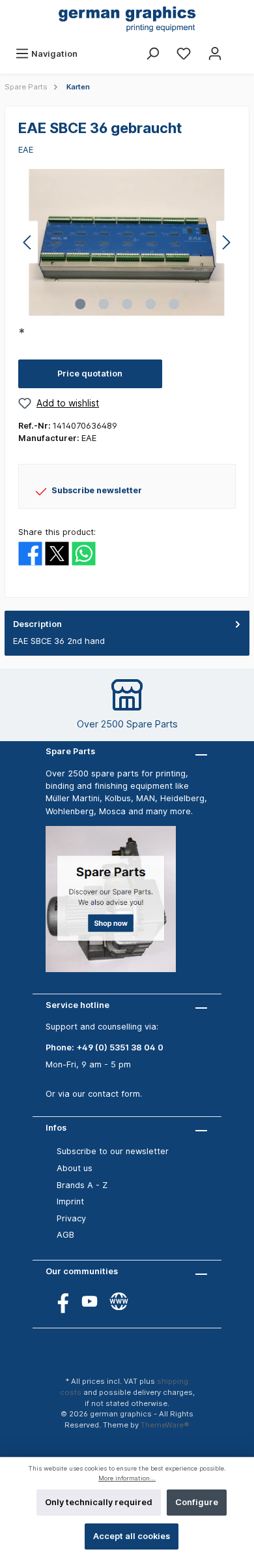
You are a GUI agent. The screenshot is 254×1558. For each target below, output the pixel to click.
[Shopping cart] (239, 48)
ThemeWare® (165, 1424)
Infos (56, 1128)
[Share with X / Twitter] (57, 553)
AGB (65, 1235)
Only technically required (98, 1502)
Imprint (70, 1201)
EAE (25, 150)
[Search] (152, 53)
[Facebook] (60, 1301)
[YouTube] (89, 1301)
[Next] (226, 242)
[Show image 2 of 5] (103, 304)
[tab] (127, 633)
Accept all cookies (131, 1536)
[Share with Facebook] (30, 553)
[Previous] (28, 242)
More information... (127, 1478)
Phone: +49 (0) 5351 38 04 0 (104, 1047)
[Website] (119, 1301)
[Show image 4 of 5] (150, 304)
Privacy (71, 1218)
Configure (196, 1502)
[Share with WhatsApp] (83, 553)
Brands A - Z (82, 1185)
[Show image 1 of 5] (80, 304)
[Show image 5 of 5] (174, 304)
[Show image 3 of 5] (127, 304)
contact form (114, 1094)
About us (74, 1168)
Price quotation (89, 373)
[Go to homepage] (127, 20)
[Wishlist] (183, 53)
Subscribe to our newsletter (113, 1151)
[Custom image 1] (117, 906)
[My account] (215, 53)
